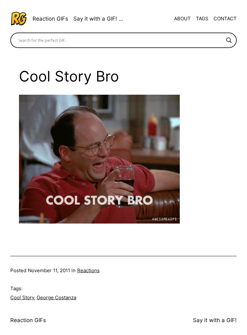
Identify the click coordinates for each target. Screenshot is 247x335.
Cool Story (22, 297)
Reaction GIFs (50, 18)
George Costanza (56, 297)
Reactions (88, 270)
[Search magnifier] (228, 40)
